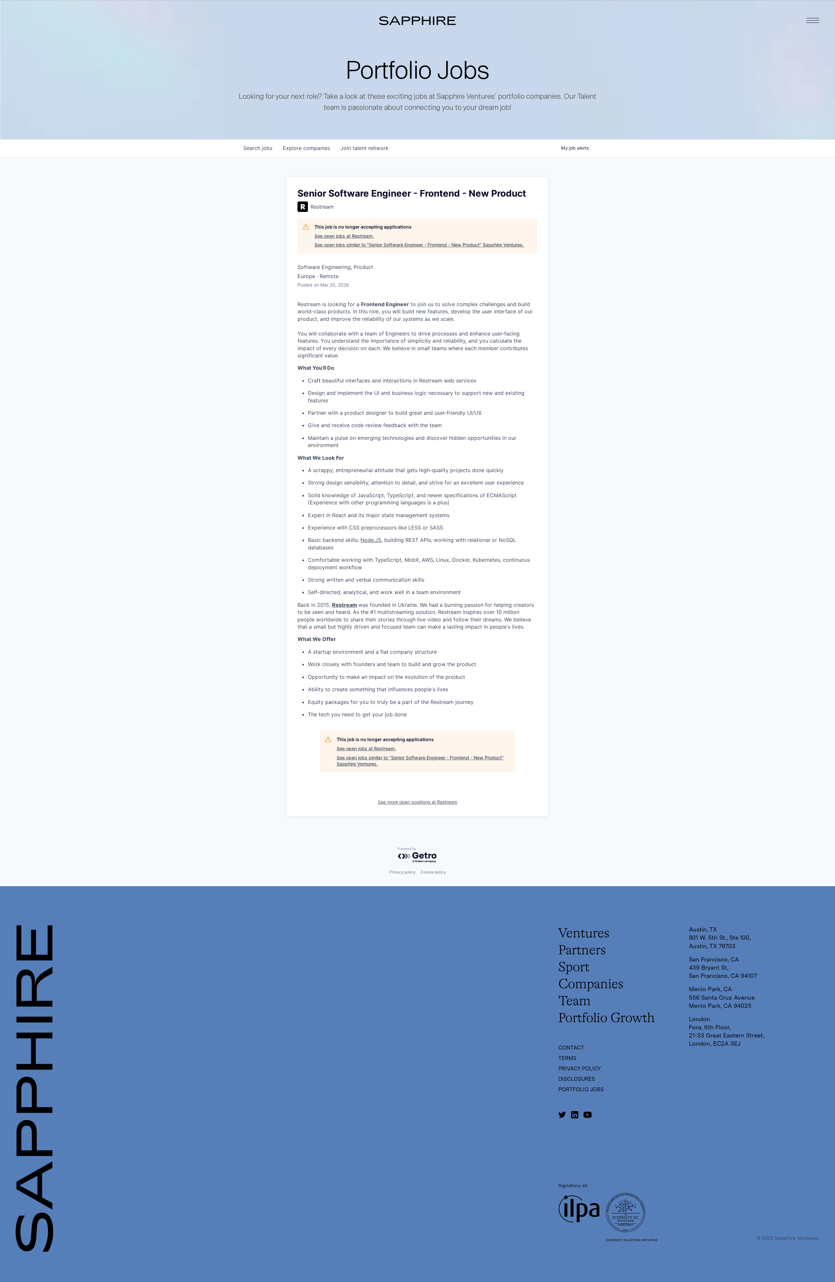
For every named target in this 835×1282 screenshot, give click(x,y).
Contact (571, 1048)
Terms (567, 1058)
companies (306, 148)
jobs (257, 148)
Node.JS (370, 540)
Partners (582, 950)
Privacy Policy (579, 1069)
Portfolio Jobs (581, 1089)
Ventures (584, 933)
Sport (573, 967)
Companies (591, 984)
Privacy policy (402, 872)
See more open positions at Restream (417, 802)
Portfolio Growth (606, 1018)
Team (574, 1001)
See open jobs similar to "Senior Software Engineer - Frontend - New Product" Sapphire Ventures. (419, 244)
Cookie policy (433, 872)
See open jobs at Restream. (344, 236)
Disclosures (576, 1079)
